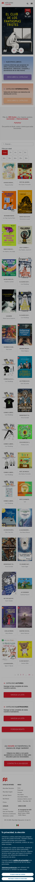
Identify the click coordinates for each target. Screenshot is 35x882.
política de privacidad (21, 860)
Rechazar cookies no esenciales (17, 878)
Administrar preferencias (9, 867)
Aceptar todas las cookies (17, 874)
